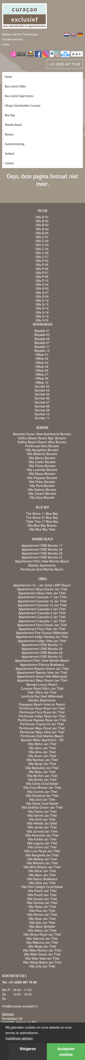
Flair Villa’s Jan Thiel (42, 692)
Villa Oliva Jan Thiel (42, 883)
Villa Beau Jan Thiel (42, 772)
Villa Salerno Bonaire (42, 489)
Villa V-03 (42, 320)
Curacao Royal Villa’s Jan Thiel (42, 688)
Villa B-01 (42, 217)
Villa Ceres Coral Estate (42, 783)
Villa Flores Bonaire (42, 466)
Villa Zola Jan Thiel (42, 966)
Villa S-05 (42, 288)
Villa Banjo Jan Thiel (42, 763)
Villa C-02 (42, 241)
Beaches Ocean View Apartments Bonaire (42, 434)
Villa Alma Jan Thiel (42, 752)
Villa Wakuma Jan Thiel (42, 942)
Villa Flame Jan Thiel (42, 811)
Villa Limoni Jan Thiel (42, 847)
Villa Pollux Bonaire (42, 481)
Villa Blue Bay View (42, 529)
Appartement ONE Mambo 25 (42, 549)
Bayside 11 (42, 346)
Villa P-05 (42, 264)
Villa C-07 (42, 256)
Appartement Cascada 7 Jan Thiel (42, 621)
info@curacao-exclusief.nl (20, 1006)
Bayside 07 (42, 342)
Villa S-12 (42, 300)
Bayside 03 (42, 334)
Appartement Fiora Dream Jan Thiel (42, 625)
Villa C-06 (42, 253)
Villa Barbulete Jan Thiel (42, 768)
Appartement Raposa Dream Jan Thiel (42, 668)
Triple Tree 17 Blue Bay (42, 521)
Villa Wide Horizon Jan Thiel (42, 950)
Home (8, 77)
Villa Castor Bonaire (42, 462)
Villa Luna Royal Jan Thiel (42, 851)
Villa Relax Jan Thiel (42, 906)
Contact (9, 163)
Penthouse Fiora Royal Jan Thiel (42, 712)
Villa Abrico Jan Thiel (42, 744)
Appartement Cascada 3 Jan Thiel (42, 609)
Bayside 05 (42, 339)
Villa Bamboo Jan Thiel (42, 760)
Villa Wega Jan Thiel (42, 946)
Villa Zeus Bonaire (41, 497)
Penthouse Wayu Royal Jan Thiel (42, 728)
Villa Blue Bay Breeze (42, 525)
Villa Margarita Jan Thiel (42, 855)
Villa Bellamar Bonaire (42, 454)
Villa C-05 (42, 249)
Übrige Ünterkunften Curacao (22, 105)
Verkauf (9, 153)
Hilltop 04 (42, 366)
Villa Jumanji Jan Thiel (42, 831)
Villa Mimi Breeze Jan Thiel (42, 867)
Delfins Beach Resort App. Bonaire (42, 438)
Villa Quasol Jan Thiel (42, 899)
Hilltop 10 (42, 382)
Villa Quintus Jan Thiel (42, 902)
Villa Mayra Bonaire (42, 473)
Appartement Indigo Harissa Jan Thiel (42, 636)
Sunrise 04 (42, 390)
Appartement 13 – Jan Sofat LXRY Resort (42, 585)
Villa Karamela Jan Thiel (42, 835)
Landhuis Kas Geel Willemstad (42, 696)
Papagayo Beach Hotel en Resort (42, 704)
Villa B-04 (42, 229)
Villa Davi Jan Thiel (42, 799)
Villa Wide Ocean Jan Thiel (42, 954)
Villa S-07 (42, 292)
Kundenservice (12, 39)
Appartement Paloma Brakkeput (42, 664)
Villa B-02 (42, 221)
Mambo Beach (13, 125)
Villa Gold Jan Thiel (42, 819)
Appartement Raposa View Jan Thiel (42, 672)
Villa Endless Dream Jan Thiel (42, 807)
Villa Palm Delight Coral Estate (42, 887)
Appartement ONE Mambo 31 (42, 557)
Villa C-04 (42, 244)
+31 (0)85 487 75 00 (64, 64)
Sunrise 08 (42, 406)
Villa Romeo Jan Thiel (42, 914)
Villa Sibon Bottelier (42, 926)
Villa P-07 (42, 272)
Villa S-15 (42, 304)
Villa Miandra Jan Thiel (42, 863)
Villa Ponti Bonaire (41, 485)
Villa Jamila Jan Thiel (41, 827)
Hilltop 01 (42, 354)
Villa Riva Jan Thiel (42, 910)
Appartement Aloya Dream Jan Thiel (42, 589)
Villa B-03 (42, 225)
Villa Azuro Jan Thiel (42, 756)
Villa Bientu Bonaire (42, 458)
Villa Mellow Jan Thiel (42, 859)
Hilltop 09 (42, 378)
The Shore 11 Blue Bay (42, 513)
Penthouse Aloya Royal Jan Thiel (42, 708)
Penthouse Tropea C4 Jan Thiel (42, 724)
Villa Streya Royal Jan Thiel (42, 934)
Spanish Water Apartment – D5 (42, 740)
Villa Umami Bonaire (42, 493)
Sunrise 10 (42, 414)
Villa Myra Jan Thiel (42, 875)
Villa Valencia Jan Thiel (42, 938)
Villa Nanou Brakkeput (42, 879)
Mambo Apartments (42, 565)
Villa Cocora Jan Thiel (42, 791)
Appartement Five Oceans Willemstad (42, 633)
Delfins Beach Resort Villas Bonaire (42, 442)
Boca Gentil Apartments (19, 96)
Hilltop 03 (42, 362)
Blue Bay (10, 115)
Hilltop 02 (42, 358)
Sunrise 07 (42, 402)
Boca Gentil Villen (15, 86)
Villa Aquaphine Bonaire (42, 450)
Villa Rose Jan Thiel (42, 918)
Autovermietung (14, 144)
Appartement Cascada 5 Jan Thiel (42, 613)
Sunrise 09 (42, 410)
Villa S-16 (42, 308)
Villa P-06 (42, 268)
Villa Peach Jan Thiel (42, 890)
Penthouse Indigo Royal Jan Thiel (42, 716)
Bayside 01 (42, 330)
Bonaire (9, 134)
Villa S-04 (42, 284)
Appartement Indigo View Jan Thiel (42, 641)
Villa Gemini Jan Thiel (42, 815)
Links (5, 44)
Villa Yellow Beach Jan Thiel (42, 962)
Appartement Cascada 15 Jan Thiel (42, 605)
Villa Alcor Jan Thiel (42, 748)
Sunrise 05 (42, 394)
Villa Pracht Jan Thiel (41, 895)
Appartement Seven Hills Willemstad (42, 676)
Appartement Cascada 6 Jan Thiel (42, 617)
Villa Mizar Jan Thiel (42, 871)
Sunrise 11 (42, 418)
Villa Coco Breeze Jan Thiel (42, 787)
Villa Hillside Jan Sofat (42, 823)
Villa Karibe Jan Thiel (41, 839)
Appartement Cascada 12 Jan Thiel (42, 601)
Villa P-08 (42, 276)
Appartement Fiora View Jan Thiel (42, 629)
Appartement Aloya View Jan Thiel (42, 593)
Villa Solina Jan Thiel (42, 930)
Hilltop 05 (42, 370)
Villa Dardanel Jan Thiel (42, 795)
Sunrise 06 (42, 398)
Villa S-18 (42, 312)
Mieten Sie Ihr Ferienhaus (20, 34)
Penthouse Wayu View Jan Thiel (42, 732)
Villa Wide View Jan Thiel (42, 958)
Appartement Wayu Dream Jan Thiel (42, 680)
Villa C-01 (42, 237)
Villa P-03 (42, 260)
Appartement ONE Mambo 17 (42, 545)
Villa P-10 (42, 280)
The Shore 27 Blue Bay (42, 517)
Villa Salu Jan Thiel (42, 922)
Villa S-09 (42, 296)
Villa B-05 (42, 233)
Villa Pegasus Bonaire (42, 478)
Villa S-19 (42, 316)
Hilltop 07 (42, 374)
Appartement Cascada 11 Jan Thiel (42, 597)
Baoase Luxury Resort (42, 684)
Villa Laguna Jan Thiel (42, 843)
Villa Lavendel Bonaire (42, 469)
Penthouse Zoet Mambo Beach (41, 569)
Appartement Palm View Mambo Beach (42, 561)
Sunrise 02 (42, 386)
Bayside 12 (42, 350)
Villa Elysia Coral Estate (42, 803)
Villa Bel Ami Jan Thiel (42, 775)
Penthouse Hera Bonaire (42, 446)
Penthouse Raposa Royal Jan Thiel (42, 720)
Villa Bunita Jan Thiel (42, 779)
